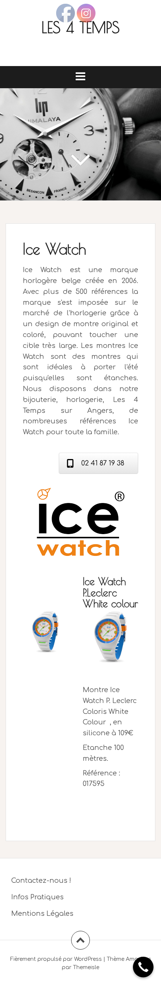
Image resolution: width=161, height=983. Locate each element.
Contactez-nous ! (41, 880)
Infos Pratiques (37, 897)
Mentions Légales (42, 913)
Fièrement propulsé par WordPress (56, 959)
